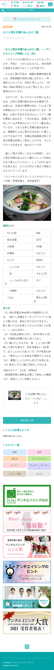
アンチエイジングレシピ (13, 38)
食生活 (31, 10)
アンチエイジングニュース (16, 10)
